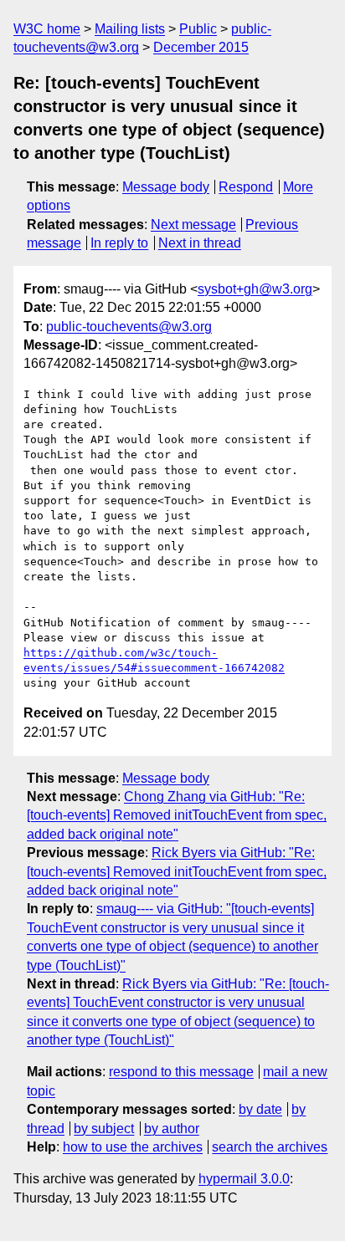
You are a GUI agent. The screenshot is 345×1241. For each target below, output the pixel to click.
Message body (165, 187)
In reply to (119, 243)
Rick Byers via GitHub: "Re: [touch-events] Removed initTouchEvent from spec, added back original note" (177, 871)
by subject (104, 1128)
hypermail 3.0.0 (244, 1179)
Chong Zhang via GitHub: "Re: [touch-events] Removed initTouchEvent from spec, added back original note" (177, 815)
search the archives (269, 1147)
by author (171, 1128)
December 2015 (201, 47)
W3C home (46, 29)
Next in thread (199, 243)
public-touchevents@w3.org (129, 326)
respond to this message (181, 1072)
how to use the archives (133, 1147)
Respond (246, 187)
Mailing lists (130, 29)
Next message (193, 224)
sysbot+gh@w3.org (255, 289)
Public (198, 29)
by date (260, 1109)
